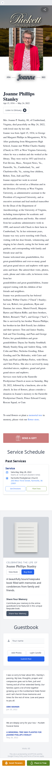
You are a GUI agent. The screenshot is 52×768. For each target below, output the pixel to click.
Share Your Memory (17, 613)
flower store (33, 419)
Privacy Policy (18, 756)
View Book (13, 572)
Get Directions (15, 489)
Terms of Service (33, 756)
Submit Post (26, 659)
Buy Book (28, 572)
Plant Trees (36, 489)
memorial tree (35, 415)
